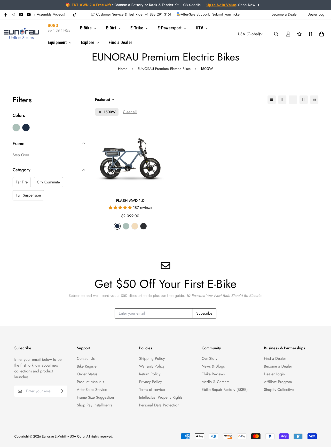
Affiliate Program (278, 382)
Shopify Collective (279, 389)
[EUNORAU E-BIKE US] (21, 34)
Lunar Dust (16, 127)
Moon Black (26, 127)
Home (122, 68)
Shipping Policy (152, 358)
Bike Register (87, 366)
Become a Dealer (278, 366)
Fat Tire (22, 182)
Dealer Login (274, 374)
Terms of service (152, 389)
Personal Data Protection (159, 405)
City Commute (48, 182)
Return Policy (149, 374)
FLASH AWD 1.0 (130, 200)
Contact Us (86, 358)
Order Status (87, 374)
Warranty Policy (152, 366)
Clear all (130, 112)
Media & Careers (215, 382)
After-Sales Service (92, 389)
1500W (110, 112)
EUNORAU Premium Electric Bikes (163, 68)
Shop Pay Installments (94, 405)
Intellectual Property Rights (160, 397)
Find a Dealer (275, 358)
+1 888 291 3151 (158, 14)
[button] (320, 34)
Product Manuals (90, 382)
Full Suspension (28, 195)
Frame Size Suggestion (95, 397)
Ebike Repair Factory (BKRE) (225, 389)
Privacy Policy (150, 382)
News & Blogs (213, 366)
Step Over (21, 155)
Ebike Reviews (213, 374)
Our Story (209, 358)
